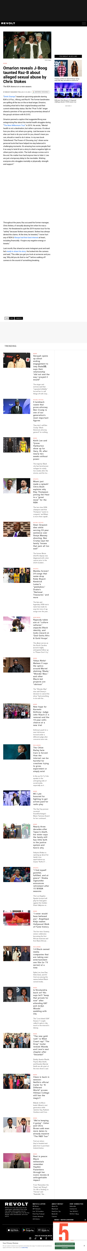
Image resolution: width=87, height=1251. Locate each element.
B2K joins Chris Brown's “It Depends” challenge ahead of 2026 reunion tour (65, 101)
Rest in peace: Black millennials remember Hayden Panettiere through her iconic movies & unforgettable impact (41, 1168)
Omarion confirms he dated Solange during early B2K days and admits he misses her (67, 79)
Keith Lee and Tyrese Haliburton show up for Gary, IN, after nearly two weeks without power (40, 449)
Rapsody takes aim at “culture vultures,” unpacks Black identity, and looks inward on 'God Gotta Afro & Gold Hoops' (41, 628)
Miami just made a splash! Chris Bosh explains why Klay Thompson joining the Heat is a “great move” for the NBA (41, 492)
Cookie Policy (24, 1247)
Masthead (55, 1209)
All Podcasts (37, 1209)
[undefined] (68, 68)
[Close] (84, 1246)
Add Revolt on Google (42, 92)
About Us (55, 1206)
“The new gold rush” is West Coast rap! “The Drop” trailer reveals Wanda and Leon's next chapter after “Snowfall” (41, 1045)
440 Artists (36, 1219)
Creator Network (38, 1216)
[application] (70, 1231)
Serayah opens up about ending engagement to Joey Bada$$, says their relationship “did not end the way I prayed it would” (41, 368)
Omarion (19, 318)
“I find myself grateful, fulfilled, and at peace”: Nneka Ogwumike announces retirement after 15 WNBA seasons (41, 880)
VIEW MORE (67, 105)
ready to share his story (16, 251)
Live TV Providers (38, 1211)
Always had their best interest (26, 237)
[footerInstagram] (30, 1239)
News (5, 63)
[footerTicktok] (35, 1239)
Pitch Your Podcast (39, 1214)
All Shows (36, 1206)
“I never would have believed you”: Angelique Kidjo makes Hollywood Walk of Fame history (41, 920)
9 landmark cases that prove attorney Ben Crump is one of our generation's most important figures (41, 411)
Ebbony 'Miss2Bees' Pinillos (14, 92)
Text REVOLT (74, 1211)
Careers (54, 1216)
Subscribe (73, 1206)
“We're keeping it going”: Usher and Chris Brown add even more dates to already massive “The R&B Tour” (41, 1128)
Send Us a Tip (56, 1211)
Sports (35, 479)
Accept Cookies (65, 1247)
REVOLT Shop (74, 1214)
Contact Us (73, 1209)
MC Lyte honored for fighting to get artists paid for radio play (40, 799)
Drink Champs (9, 96)
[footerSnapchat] (41, 1239)
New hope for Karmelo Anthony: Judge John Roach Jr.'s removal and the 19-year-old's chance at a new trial (41, 715)
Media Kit (55, 1214)
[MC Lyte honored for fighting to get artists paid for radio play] (16, 798)
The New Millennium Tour (14, 125)
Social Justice (38, 399)
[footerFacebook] (46, 1239)
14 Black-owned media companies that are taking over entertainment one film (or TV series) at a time (41, 958)
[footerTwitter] (52, 1239)
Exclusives (37, 745)
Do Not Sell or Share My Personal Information (65, 1244)
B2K (12, 318)
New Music (37, 617)
